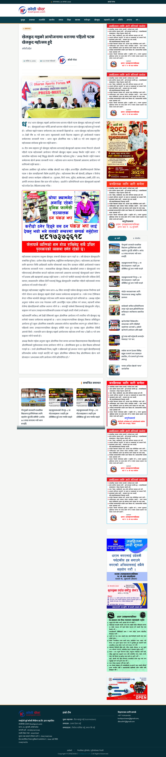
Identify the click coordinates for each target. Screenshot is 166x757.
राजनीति (42, 19)
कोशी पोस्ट (72, 60)
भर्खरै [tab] (118, 238)
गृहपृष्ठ (23, 19)
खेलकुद (97, 19)
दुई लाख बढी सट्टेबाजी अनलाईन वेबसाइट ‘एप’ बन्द (133, 338)
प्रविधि (120, 19)
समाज (61, 19)
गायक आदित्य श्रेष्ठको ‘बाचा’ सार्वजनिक (131, 367)
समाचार (32, 19)
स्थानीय (51, 19)
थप (137, 19)
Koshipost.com (84, 754)
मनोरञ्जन (87, 19)
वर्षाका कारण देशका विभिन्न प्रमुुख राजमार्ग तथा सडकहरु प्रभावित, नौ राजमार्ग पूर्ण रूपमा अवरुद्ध (132, 355)
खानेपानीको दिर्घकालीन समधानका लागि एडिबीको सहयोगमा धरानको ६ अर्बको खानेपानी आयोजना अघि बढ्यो (132, 326)
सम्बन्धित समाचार (92, 383)
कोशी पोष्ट (111, 2)
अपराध (129, 19)
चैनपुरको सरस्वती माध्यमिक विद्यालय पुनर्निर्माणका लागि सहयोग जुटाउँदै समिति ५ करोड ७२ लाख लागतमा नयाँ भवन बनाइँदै (33, 417)
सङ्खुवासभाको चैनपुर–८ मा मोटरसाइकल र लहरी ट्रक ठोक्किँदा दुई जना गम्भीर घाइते (60, 414)
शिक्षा (69, 19)
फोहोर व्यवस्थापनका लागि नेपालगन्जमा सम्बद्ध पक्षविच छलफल (131, 294)
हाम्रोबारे (69, 750)
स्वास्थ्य (77, 19)
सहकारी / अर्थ (109, 19)
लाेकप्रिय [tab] (137, 238)
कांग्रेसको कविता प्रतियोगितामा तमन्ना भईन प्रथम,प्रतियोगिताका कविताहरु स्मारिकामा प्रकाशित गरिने (133, 310)
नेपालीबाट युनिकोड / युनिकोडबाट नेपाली (90, 750)
